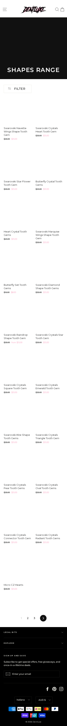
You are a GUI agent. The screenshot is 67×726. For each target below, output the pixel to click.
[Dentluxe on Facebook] (47, 689)
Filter (19, 89)
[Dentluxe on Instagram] (61, 689)
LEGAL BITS (10, 632)
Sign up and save (15, 656)
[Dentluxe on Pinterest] (54, 689)
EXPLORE (9, 643)
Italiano (21, 699)
